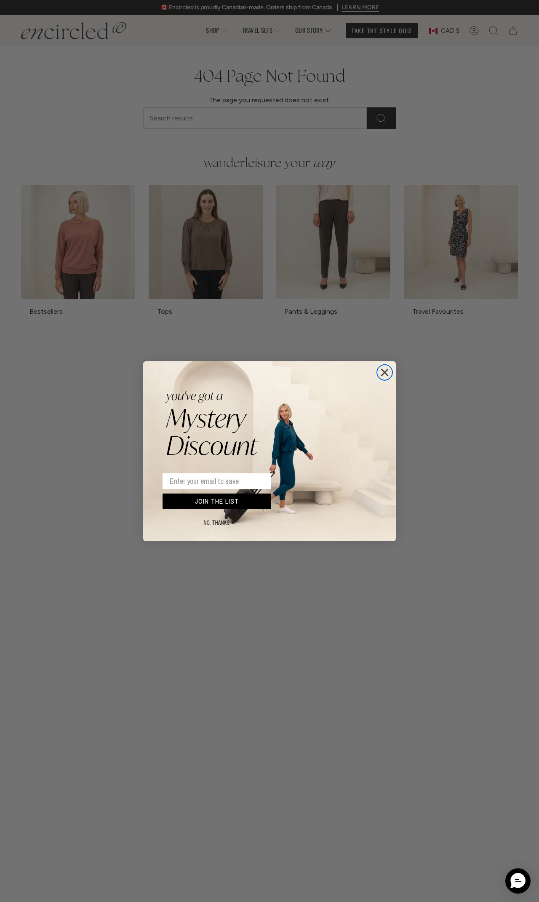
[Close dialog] (384, 372)
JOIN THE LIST (217, 501)
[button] (518, 881)
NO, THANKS (217, 523)
